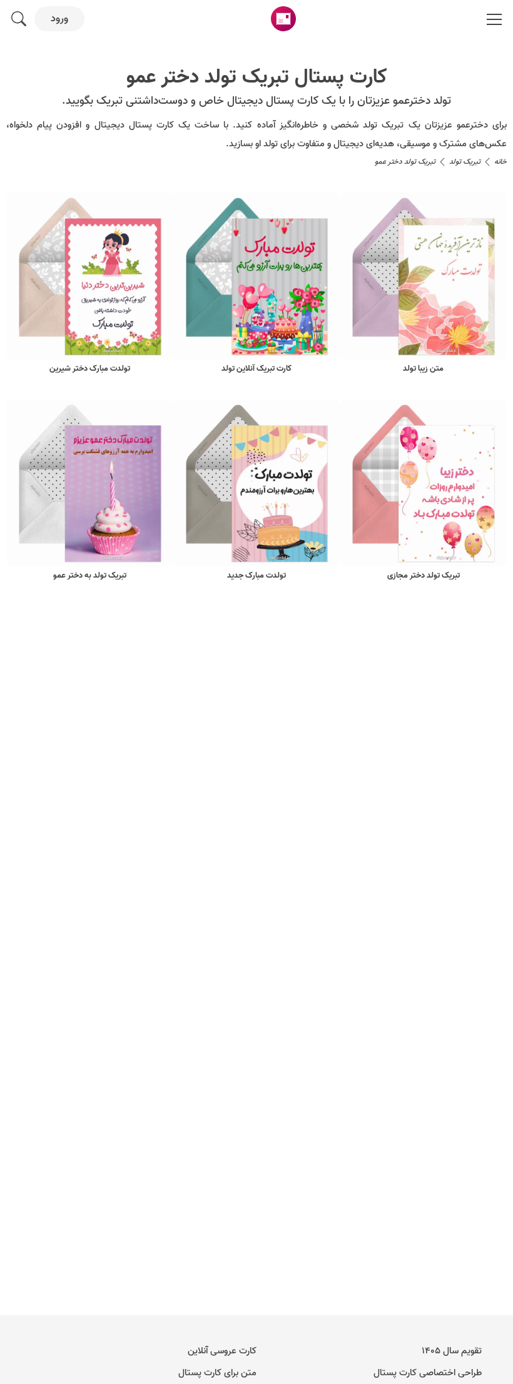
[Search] (18, 18)
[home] (283, 18)
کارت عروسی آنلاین (222, 1350)
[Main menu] (494, 18)
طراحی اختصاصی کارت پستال (427, 1372)
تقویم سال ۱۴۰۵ (452, 1350)
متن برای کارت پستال (217, 1372)
